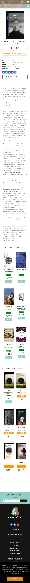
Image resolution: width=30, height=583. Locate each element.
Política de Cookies (15, 553)
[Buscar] (28, 6)
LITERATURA (16, 69)
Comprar (8, 281)
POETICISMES (9, 345)
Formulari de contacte (15, 537)
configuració (15, 573)
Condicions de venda (15, 548)
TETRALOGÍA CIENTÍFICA (21, 428)
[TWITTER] (15, 524)
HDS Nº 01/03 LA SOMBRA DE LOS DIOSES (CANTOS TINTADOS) (21, 307)
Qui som (15, 562)
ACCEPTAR (15, 579)
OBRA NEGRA (8, 306)
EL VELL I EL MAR (21, 270)
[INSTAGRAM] (18, 524)
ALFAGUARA (16, 58)
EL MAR (9, 461)
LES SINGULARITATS (21, 391)
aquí (19, 571)
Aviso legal (15, 546)
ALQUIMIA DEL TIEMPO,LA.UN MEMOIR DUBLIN (8, 428)
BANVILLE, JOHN (15, 44)
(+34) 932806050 (15, 532)
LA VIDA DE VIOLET (21, 345)
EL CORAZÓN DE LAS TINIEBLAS (8, 270)
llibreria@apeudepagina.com (15, 535)
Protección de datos (15, 551)
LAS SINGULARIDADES (9, 391)
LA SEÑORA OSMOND (21, 461)
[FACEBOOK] (11, 524)
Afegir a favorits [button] (12, 77)
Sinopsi (7, 84)
